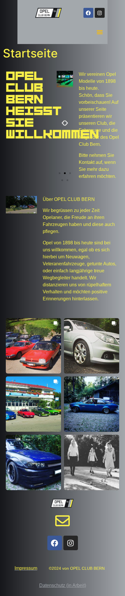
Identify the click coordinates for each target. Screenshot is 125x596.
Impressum (26, 568)
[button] (100, 32)
